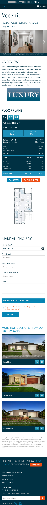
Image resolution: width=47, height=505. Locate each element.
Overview (23, 23)
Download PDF (31, 180)
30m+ (32, 383)
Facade (14, 23)
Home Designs (7, 480)
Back (13, 27)
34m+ (32, 353)
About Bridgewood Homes (13, 472)
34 (16, 117)
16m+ (22, 349)
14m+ (22, 383)
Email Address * (9, 263)
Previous (3, 42)
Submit (10, 314)
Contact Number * (10, 272)
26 (4, 117)
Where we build (8, 475)
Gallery (6, 23)
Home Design (8, 245)
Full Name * (7, 254)
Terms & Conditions (10, 490)
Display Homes (7, 483)
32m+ (32, 349)
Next (44, 42)
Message (6, 282)
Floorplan (33, 23)
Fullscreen (14, 180)
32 (10, 117)
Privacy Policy (7, 487)
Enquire (6, 27)
